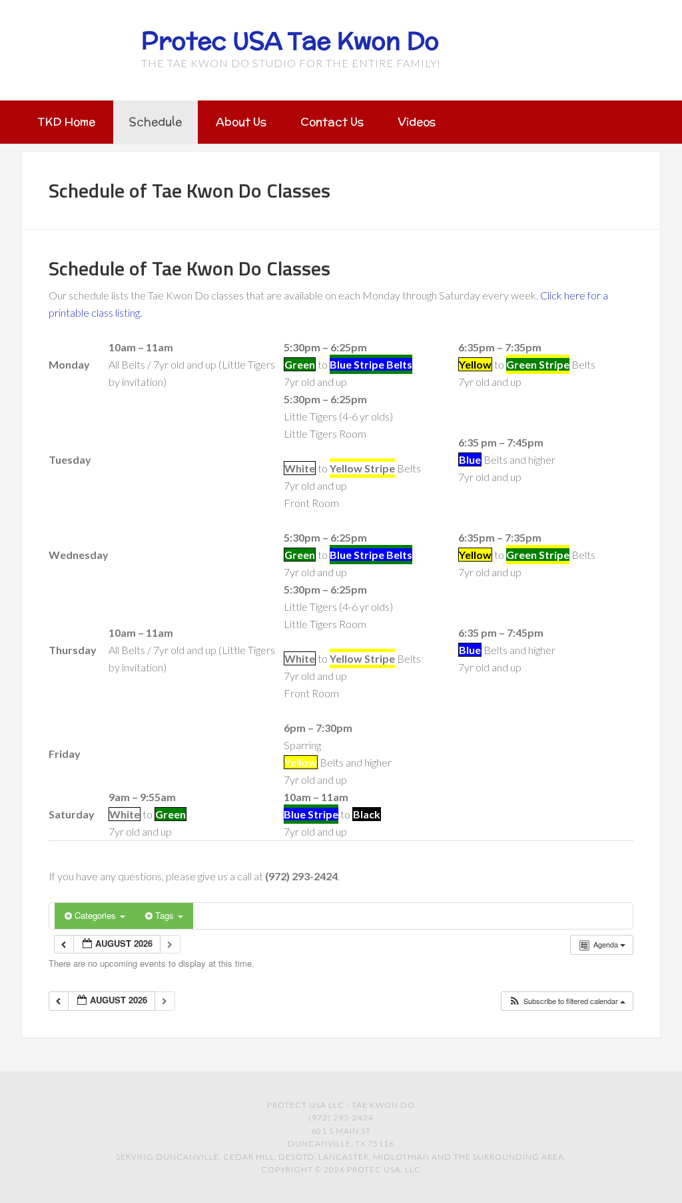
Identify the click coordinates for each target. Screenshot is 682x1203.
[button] (567, 1001)
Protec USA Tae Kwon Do (290, 40)
